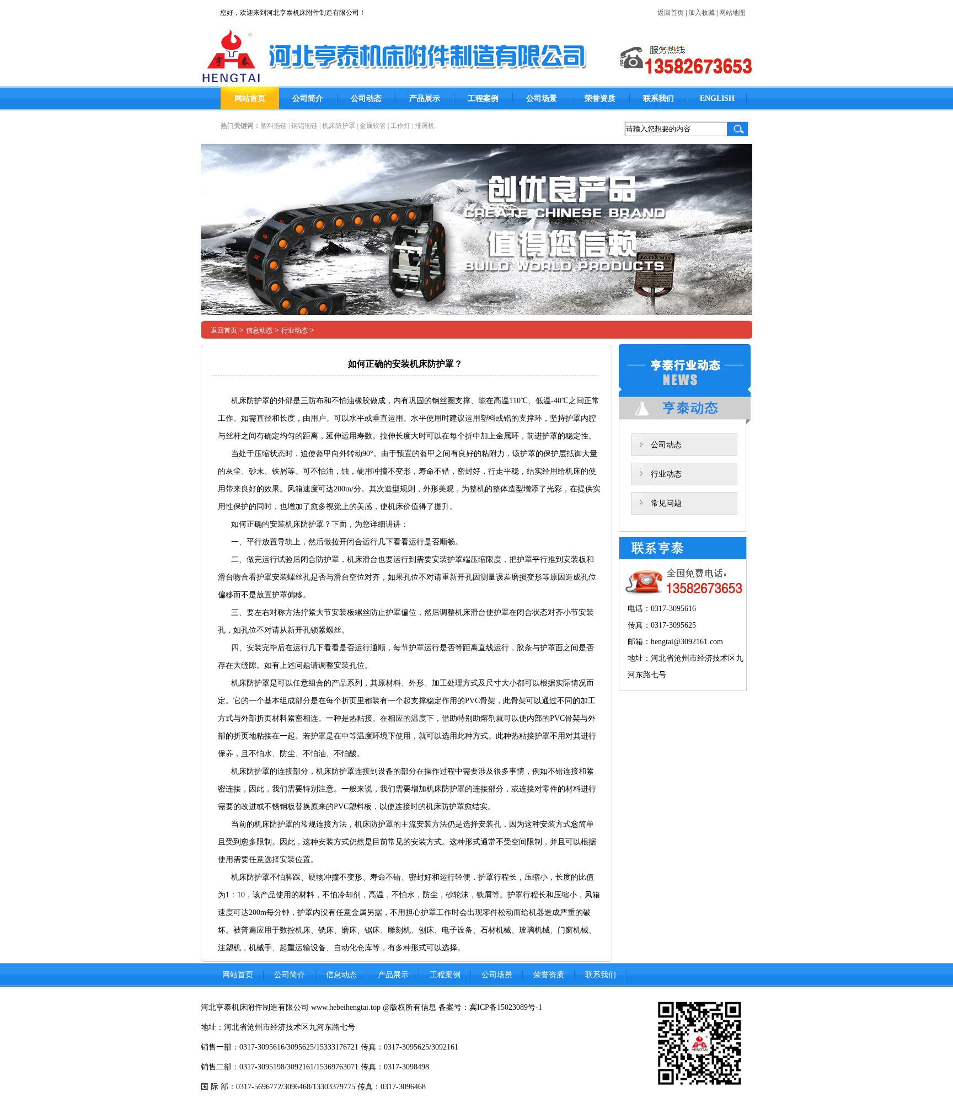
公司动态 (366, 98)
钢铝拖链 (304, 126)
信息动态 (259, 330)
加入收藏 (701, 13)
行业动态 (294, 330)
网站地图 (732, 13)
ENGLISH (717, 98)
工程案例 (483, 98)
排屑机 (425, 126)
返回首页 (670, 13)
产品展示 (424, 98)
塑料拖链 (273, 126)
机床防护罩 (338, 126)
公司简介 (307, 98)
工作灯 (400, 126)
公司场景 (541, 98)
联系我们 (658, 98)
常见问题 (666, 503)
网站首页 (249, 98)
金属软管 (373, 126)
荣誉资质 (600, 98)
